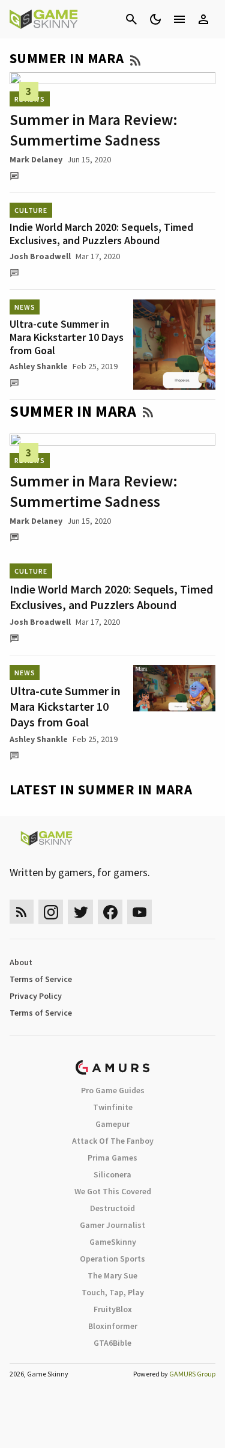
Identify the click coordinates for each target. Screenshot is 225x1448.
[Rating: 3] (112, 78)
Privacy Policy (36, 995)
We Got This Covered (112, 1191)
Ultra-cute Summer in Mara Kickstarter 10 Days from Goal (67, 337)
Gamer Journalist (112, 1224)
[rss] (22, 912)
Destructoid (112, 1208)
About (21, 962)
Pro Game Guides (113, 1090)
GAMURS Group (192, 1373)
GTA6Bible (112, 1342)
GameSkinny (112, 1241)
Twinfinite (113, 1107)
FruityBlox (113, 1309)
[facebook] (110, 912)
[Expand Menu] (179, 19)
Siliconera (112, 1174)
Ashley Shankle (39, 366)
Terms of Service (41, 979)
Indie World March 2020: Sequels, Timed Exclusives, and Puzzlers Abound (101, 233)
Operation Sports (112, 1258)
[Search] (131, 19)
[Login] (203, 19)
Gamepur (112, 1123)
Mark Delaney (36, 159)
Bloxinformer (112, 1326)
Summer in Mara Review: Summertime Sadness (94, 129)
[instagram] (50, 912)
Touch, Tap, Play (113, 1292)
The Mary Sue (112, 1275)
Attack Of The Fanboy (113, 1140)
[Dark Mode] (155, 19)
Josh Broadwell (40, 256)
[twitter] (80, 912)
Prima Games (112, 1157)
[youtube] (139, 912)
